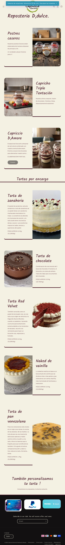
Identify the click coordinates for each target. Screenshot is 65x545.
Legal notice (58, 544)
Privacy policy (39, 542)
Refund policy (31, 542)
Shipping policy (57, 542)
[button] (3, 6)
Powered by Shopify (21, 542)
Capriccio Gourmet (12, 542)
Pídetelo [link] (12, 162)
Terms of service (48, 542)
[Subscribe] (46, 521)
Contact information (49, 544)
